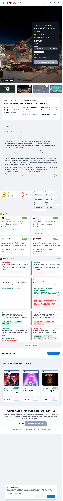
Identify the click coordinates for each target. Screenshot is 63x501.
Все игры (21, 100)
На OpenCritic (58, 213)
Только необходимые (40, 496)
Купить (16, 398)
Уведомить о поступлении (45, 62)
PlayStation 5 (13, 100)
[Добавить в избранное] (18, 369)
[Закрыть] (55, 486)
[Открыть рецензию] (28, 218)
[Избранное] (54, 3)
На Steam (58, 258)
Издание (36, 46)
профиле (16, 493)
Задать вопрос (54, 353)
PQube (30, 112)
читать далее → (4, 226)
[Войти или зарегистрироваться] (50, 3)
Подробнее (21, 493)
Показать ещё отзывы (31, 345)
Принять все (51, 496)
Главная (6, 100)
